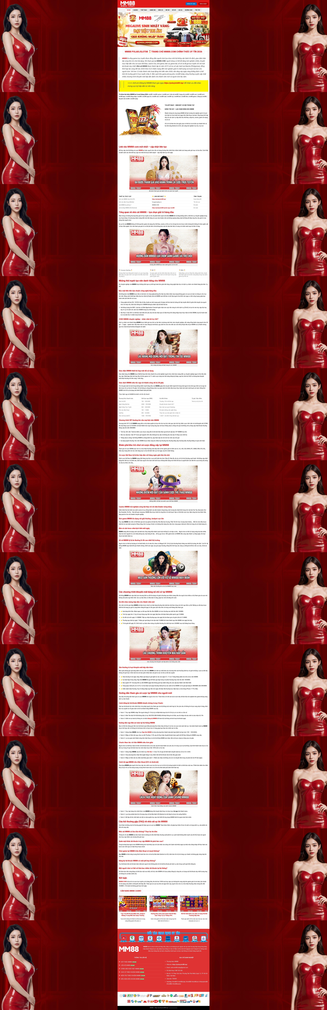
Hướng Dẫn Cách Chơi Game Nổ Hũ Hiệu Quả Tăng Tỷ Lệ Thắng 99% (163, 914)
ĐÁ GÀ (180, 10)
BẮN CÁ (160, 10)
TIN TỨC (197, 10)
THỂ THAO (144, 10)
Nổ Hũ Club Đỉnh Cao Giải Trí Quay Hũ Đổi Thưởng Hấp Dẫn (194, 914)
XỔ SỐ (174, 10)
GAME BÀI (153, 10)
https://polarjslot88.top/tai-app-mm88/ (163, 208)
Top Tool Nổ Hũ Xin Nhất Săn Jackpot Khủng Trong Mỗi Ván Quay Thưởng (133, 914)
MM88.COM (122, 881)
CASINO (135, 10)
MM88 (128, 10)
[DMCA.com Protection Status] (173, 1007)
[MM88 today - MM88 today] (128, 4)
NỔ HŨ (167, 10)
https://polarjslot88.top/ (174, 83)
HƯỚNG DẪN (188, 10)
